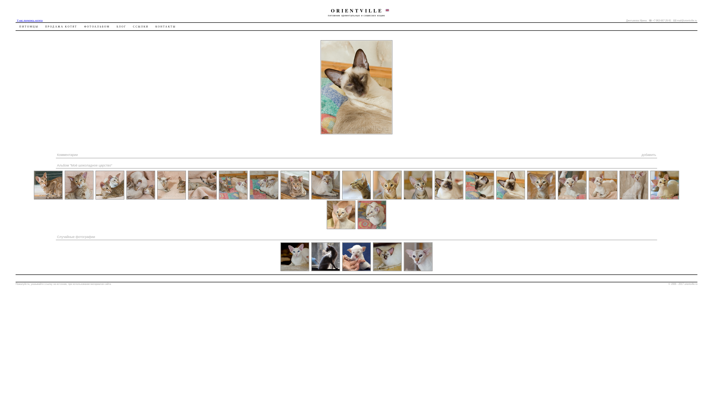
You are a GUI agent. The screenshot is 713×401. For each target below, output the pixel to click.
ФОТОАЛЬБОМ (97, 26)
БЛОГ (121, 26)
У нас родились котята (30, 20)
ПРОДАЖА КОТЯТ (61, 26)
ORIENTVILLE (357, 10)
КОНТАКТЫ (165, 26)
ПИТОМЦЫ (28, 26)
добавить (649, 155)
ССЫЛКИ (141, 26)
